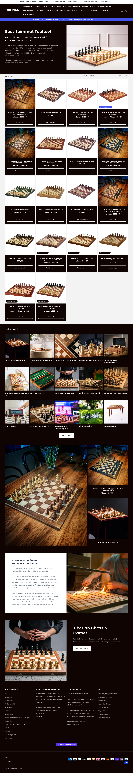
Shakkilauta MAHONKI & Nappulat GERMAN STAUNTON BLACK (113, 210)
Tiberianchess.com (104, 717)
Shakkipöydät (110, 426)
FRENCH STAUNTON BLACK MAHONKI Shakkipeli (51, 307)
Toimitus (7, 728)
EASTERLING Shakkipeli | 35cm (20, 258)
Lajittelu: (85, 76)
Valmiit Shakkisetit (14, 360)
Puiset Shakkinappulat (90, 360)
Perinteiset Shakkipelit (90, 393)
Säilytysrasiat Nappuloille (111, 361)
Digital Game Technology (61, 427)
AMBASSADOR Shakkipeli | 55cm (82, 210)
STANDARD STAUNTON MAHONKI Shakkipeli (82, 113)
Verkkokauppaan (82, 648)
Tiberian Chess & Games (16, 768)
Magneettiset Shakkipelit (17, 393)
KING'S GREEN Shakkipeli (20, 210)
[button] (28, 6)
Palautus (7, 731)
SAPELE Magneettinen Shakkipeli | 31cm (113, 259)
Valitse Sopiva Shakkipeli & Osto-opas (17, 717)
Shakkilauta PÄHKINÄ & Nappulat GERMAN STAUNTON (20, 162)
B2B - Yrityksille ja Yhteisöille (107, 694)
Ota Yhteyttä (9, 738)
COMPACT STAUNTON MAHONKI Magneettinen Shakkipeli (51, 259)
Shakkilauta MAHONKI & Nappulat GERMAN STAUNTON (20, 113)
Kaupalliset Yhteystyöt (105, 697)
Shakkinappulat (10, 704)
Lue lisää (39, 716)
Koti (6, 694)
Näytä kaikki (66, 436)
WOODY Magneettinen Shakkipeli (51, 210)
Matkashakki (36, 393)
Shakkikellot (10, 426)
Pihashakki (84, 426)
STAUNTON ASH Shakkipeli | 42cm (82, 161)
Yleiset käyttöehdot (104, 704)
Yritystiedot (101, 711)
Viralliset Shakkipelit (64, 393)
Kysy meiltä (8, 721)
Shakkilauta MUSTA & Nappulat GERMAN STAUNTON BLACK (113, 162)
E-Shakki (8, 711)
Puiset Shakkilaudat (64, 360)
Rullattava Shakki (38, 426)
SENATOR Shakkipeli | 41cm (51, 113)
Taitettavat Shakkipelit (41, 360)
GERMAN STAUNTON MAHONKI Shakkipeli (51, 162)
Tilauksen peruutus (11, 735)
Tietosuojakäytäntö (104, 714)
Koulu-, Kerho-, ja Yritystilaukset (15, 724)
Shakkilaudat (9, 700)
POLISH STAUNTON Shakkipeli (82, 258)
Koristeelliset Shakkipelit (116, 393)
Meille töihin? (102, 700)
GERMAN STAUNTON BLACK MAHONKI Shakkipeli (113, 113)
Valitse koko (20, 122)
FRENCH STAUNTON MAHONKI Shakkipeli (20, 307)
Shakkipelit (8, 697)
